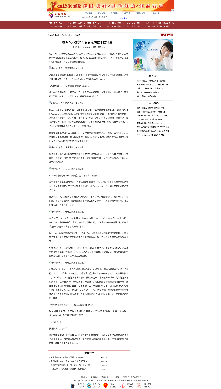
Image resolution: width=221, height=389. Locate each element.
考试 (75, 26)
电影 (80, 23)
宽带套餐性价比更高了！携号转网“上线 (152, 85)
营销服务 (104, 377)
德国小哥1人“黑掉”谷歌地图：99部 (150, 108)
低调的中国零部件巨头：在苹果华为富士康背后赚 (70, 365)
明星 (75, 23)
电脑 (114, 26)
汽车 (69, 23)
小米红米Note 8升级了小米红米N (150, 88)
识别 (99, 26)
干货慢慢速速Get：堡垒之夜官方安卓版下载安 (69, 361)
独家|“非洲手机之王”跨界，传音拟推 (151, 112)
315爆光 (167, 26)
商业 (153, 26)
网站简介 (83, 377)
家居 (89, 23)
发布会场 (166, 23)
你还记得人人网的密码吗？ (147, 96)
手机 (119, 26)
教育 (69, 26)
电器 (99, 23)
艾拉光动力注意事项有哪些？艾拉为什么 (153, 127)
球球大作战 (140, 13)
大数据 (159, 26)
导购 (55, 26)
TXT (139, 377)
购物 (147, 23)
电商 (133, 26)
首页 (50, 23)
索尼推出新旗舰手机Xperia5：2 (149, 123)
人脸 (94, 26)
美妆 (133, 23)
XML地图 (115, 377)
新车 (60, 26)
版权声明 (126, 377)
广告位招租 (155, 13)
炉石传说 (127, 13)
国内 (60, 23)
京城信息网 (64, 329)
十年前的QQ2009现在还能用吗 (149, 119)
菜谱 (114, 23)
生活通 (159, 23)
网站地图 (134, 377)
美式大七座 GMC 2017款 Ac (148, 92)
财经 (50, 26)
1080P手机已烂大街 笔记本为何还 (150, 135)
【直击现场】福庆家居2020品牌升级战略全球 (68, 369)
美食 (128, 23)
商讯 (128, 26)
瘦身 (139, 23)
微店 (139, 26)
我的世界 (101, 13)
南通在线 (63, 35)
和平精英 (114, 13)
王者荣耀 (88, 13)
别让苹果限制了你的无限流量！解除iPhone (67, 357)
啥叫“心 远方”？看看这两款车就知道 (151, 81)
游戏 (108, 26)
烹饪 (119, 23)
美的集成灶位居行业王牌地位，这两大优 (153, 131)
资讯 (55, 23)
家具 (94, 23)
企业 (108, 23)
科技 (89, 26)
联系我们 (94, 377)
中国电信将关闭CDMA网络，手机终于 (152, 116)
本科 (80, 26)
